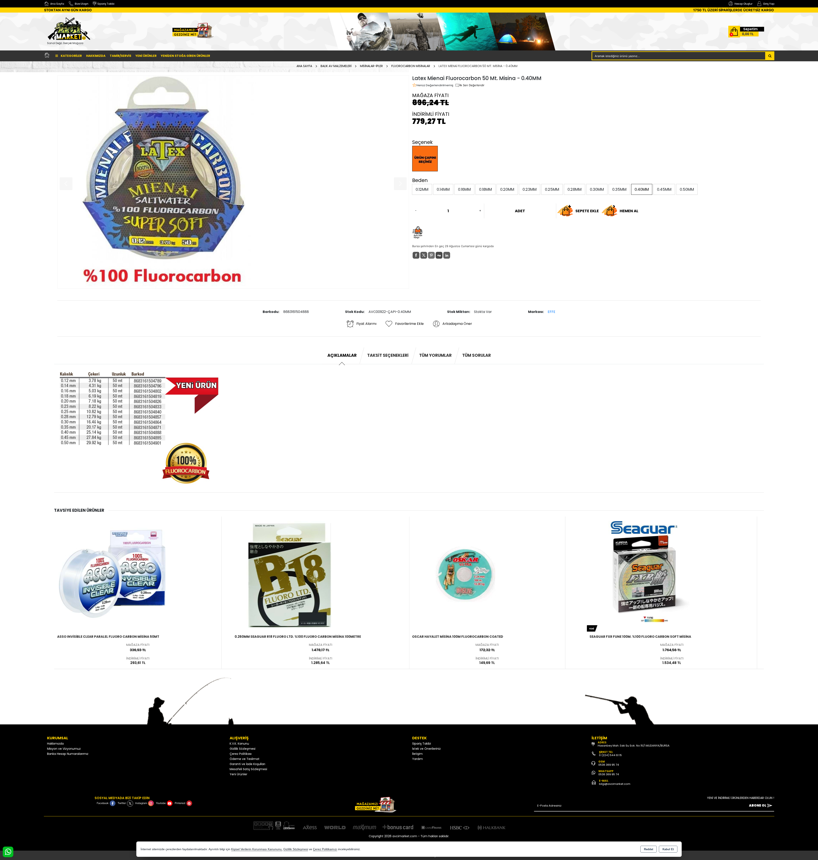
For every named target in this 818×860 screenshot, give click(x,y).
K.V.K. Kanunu (239, 743)
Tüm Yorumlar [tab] (435, 355)
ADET (520, 211)
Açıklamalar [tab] (342, 355)
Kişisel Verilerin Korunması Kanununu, (256, 849)
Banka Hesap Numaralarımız (67, 754)
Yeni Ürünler (238, 774)
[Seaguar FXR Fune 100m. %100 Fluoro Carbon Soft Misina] (644, 574)
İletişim (417, 754)
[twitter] (423, 255)
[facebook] (416, 255)
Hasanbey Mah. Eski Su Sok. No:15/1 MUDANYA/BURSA (634, 746)
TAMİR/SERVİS (120, 56)
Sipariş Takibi (421, 743)
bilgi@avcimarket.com (614, 784)
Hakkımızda (95, 56)
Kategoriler (71, 56)
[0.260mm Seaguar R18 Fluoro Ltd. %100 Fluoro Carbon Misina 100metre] (289, 574)
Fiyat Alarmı (366, 323)
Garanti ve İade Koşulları (247, 764)
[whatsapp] (454, 255)
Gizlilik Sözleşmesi (242, 749)
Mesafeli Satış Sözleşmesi (248, 769)
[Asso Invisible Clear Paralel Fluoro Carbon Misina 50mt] (111, 574)
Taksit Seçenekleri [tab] (388, 355)
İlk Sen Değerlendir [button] (471, 85)
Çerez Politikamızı (325, 849)
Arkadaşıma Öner (457, 323)
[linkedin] (446, 255)
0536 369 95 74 (608, 765)
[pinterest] (431, 255)
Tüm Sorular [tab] (476, 355)
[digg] (439, 255)
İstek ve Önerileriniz (426, 749)
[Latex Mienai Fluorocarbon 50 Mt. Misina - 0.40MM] (233, 182)
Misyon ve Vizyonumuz (64, 749)
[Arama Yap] (770, 55)
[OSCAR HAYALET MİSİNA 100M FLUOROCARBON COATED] (466, 574)
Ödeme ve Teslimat (244, 759)
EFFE (551, 311)
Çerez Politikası (241, 754)
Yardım (417, 759)
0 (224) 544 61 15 (610, 755)
